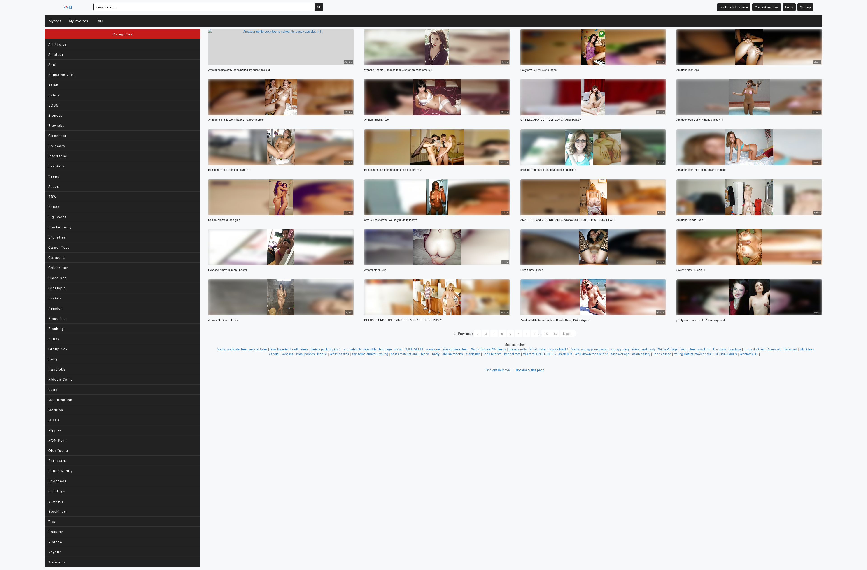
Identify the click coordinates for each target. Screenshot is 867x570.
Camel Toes (59, 247)
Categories (123, 34)
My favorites (78, 20)
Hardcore (56, 146)
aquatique (433, 349)
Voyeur (54, 552)
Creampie (57, 288)
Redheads (57, 481)
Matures (55, 410)
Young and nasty (643, 349)
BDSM (53, 105)
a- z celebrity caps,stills (359, 349)
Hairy (53, 359)
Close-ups (57, 278)
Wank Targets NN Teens (488, 349)
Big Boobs (57, 217)
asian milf (565, 354)
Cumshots (57, 135)
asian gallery (641, 354)
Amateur (56, 54)
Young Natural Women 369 (693, 354)
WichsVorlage (668, 349)
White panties (339, 354)
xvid (67, 7)
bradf (294, 349)
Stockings (57, 511)
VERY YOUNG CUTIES (539, 354)
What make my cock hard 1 (549, 349)
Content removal (766, 7)
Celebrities (58, 267)
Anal (52, 64)
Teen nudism (492, 354)
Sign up (805, 7)
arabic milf (473, 354)
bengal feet (512, 354)
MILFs (54, 420)
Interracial (58, 156)
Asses (53, 186)
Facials (55, 298)
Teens (53, 176)
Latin (53, 389)
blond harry (430, 354)
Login (789, 7)
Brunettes (57, 237)
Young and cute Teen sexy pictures (242, 349)
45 (546, 333)
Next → (568, 333)
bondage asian (391, 349)
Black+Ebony (60, 227)
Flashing (56, 328)
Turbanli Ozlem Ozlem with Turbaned (770, 349)
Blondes (55, 115)
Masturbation (60, 399)
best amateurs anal (404, 354)
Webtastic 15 (749, 354)
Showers (56, 501)
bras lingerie (279, 349)
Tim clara (719, 349)
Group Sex (58, 349)
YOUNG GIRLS (726, 354)
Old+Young (58, 450)
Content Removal (498, 370)
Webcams (57, 562)
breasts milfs (518, 349)
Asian (53, 85)
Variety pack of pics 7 (325, 349)
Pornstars (57, 460)
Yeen (304, 349)
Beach (54, 206)
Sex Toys (56, 491)
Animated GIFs (62, 74)
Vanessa (287, 354)
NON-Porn (57, 440)
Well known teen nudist (591, 354)
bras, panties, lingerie (311, 354)
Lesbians (56, 166)
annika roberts (452, 354)
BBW (52, 196)
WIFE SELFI (414, 349)
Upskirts (55, 531)
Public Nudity (60, 470)
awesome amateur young (370, 354)
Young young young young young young (600, 349)
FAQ (99, 20)
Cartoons (56, 257)
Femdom (56, 308)
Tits (51, 521)
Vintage (55, 542)
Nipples (55, 430)
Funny (54, 338)
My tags (55, 20)
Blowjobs (56, 125)
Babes (54, 95)
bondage (735, 349)
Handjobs (56, 369)
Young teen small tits (695, 349)
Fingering (57, 318)
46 (555, 333)
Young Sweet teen (455, 349)
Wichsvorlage (619, 354)
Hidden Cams (60, 379)
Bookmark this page (734, 7)
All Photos (57, 44)
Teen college (662, 354)
